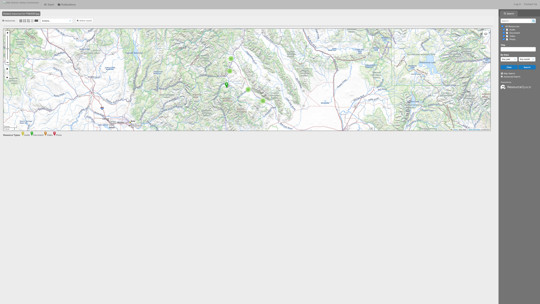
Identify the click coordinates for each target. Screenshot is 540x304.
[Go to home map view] (7, 69)
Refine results (85, 20)
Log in (517, 4)
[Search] (533, 21)
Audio (511, 29)
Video (511, 36)
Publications (68, 4)
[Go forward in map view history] (7, 73)
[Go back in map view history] (7, 77)
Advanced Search (512, 76)
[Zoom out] (7, 62)
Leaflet (455, 129)
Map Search (509, 73)
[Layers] (486, 33)
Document (514, 33)
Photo (511, 39)
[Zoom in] (7, 33)
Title (503, 45)
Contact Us (530, 4)
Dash (50, 4)
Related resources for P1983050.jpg (21, 13)
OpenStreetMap (474, 129)
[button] (231, 56)
